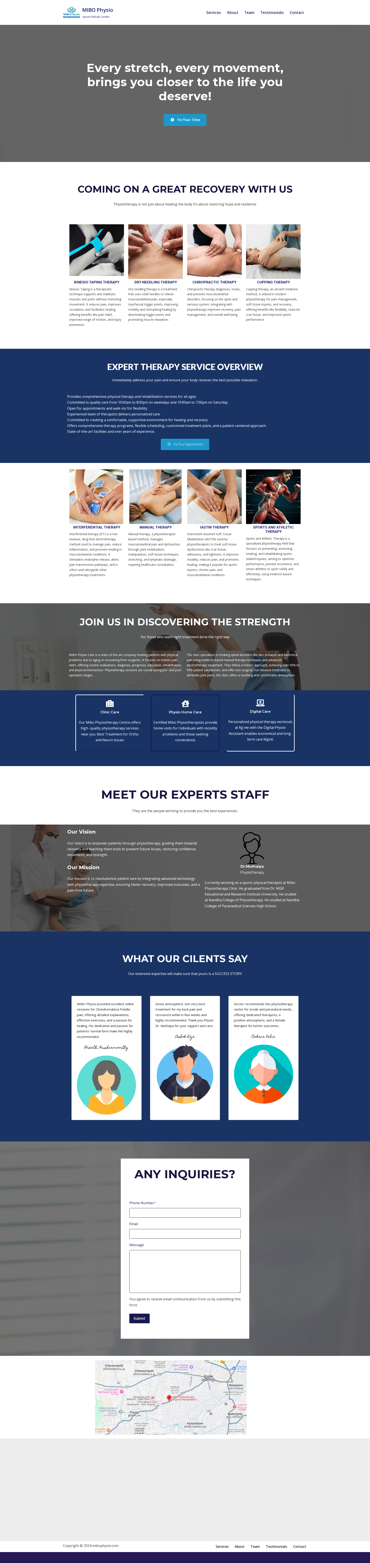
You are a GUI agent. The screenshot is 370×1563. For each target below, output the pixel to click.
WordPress (44, 1557)
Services (213, 12)
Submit (139, 1318)
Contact (297, 12)
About (232, 12)
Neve (7, 1557)
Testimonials (272, 12)
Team (249, 12)
